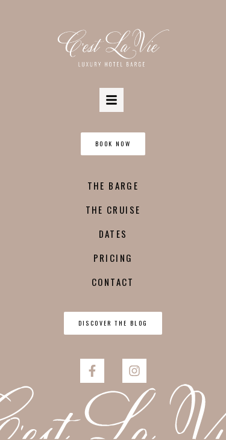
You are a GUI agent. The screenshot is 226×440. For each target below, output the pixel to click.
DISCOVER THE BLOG (113, 322)
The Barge (113, 185)
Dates (113, 233)
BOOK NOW (113, 143)
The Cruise (113, 209)
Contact (113, 281)
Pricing (113, 257)
